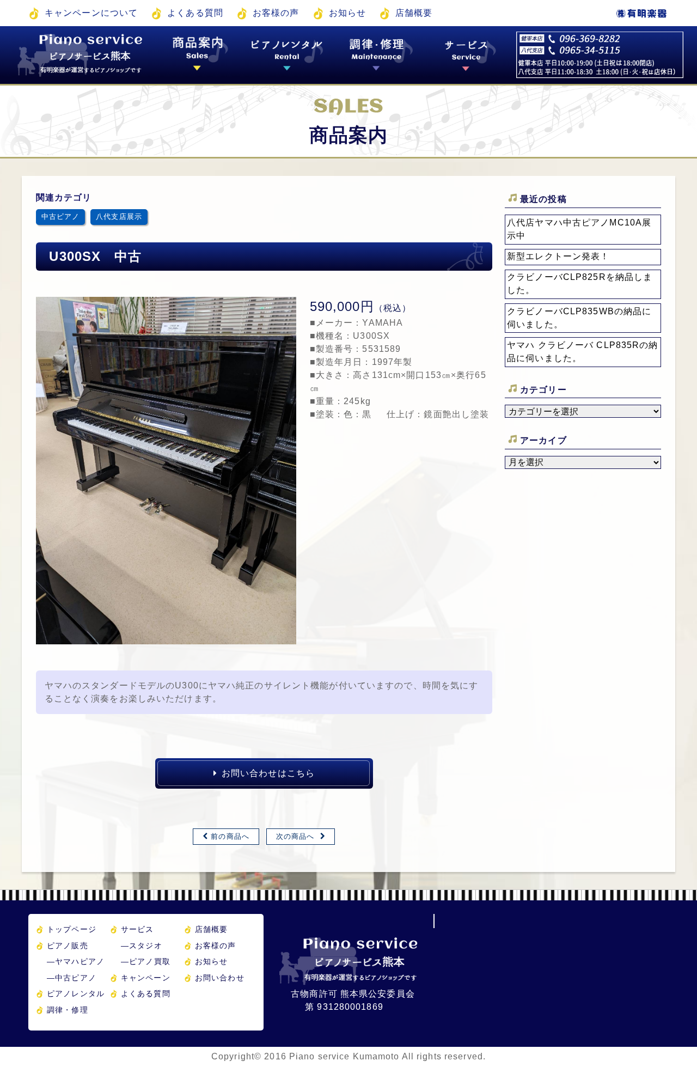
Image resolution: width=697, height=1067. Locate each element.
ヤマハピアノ (76, 961)
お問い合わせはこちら (268, 773)
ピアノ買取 (145, 961)
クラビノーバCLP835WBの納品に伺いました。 (579, 318)
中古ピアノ (60, 216)
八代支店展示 (119, 216)
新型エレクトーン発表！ (558, 256)
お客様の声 (276, 12)
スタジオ (141, 945)
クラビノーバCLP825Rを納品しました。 (579, 283)
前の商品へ (230, 836)
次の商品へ (295, 836)
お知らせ (347, 12)
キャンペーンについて (91, 12)
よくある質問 (195, 12)
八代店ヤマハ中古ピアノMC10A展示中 (579, 229)
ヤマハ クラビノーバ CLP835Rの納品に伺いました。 (582, 351)
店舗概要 (413, 12)
